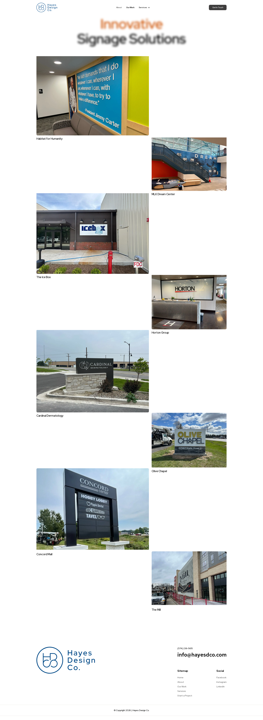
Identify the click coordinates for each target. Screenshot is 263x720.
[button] (144, 7)
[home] (46, 7)
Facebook (221, 677)
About (119, 7)
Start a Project (184, 695)
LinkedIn (220, 686)
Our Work (130, 7)
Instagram (221, 682)
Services (181, 691)
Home (180, 677)
